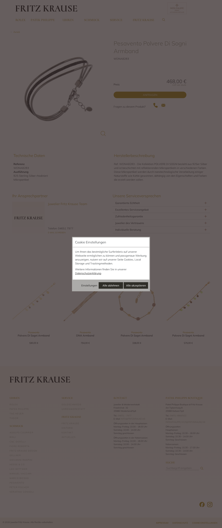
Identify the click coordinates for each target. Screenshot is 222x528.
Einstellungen (89, 285)
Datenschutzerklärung (88, 273)
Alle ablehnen (111, 285)
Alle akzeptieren (136, 285)
